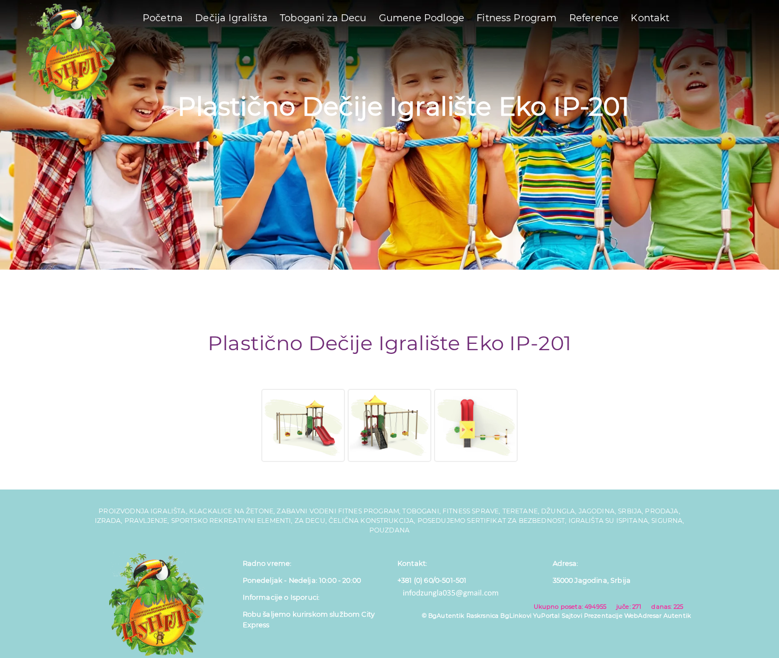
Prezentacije (603, 615)
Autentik (677, 615)
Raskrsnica (482, 615)
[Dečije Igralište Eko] (303, 425)
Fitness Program (516, 18)
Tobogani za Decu (323, 18)
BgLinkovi (515, 615)
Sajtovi (572, 615)
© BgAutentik (443, 615)
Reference (593, 18)
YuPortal (546, 615)
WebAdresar (643, 615)
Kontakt (650, 18)
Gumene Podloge (421, 18)
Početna (163, 18)
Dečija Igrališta (231, 18)
